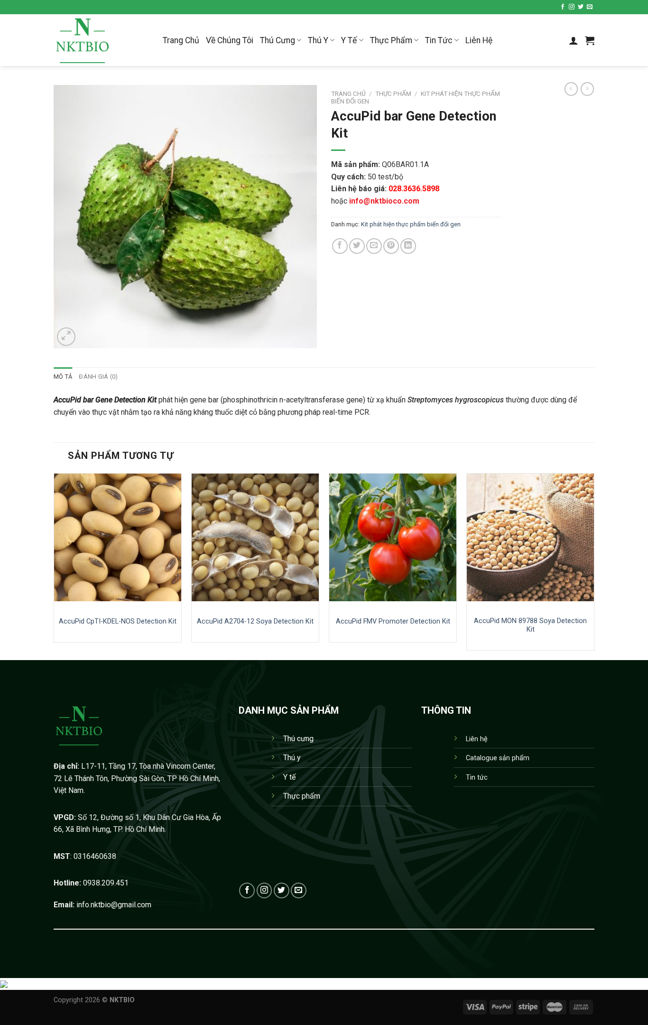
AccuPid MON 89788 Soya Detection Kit (530, 625)
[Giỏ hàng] (589, 40)
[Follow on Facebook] (562, 7)
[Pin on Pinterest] (391, 246)
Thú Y (318, 40)
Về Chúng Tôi (229, 40)
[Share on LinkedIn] (408, 246)
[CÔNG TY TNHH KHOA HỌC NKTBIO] (101, 40)
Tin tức (477, 777)
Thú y (292, 757)
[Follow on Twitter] (580, 7)
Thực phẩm (393, 93)
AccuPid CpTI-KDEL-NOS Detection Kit (117, 621)
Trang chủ (348, 93)
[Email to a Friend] (374, 246)
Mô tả (63, 376)
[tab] (63, 376)
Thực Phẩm (391, 40)
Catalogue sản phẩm (497, 758)
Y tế (289, 777)
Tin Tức (439, 40)
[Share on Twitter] (357, 246)
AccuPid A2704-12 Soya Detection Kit (255, 621)
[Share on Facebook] (340, 246)
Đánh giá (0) (98, 376)
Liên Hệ (478, 40)
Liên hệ (477, 739)
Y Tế (349, 40)
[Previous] (54, 565)
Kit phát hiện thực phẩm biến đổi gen (411, 224)
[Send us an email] (589, 7)
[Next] (594, 565)
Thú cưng (298, 738)
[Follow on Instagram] (571, 7)
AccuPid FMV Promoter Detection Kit (393, 621)
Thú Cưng (277, 40)
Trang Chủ (181, 40)
